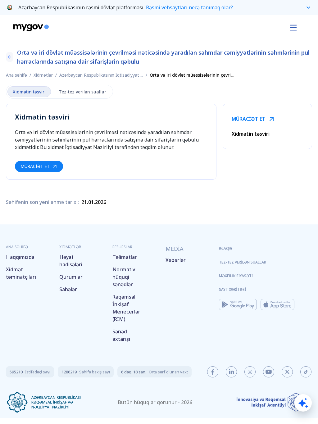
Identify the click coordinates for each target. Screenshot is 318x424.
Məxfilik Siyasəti (236, 275)
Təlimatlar (124, 257)
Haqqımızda (20, 257)
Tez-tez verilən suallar (242, 262)
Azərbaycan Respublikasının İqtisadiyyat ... (101, 75)
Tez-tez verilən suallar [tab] (82, 92)
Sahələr (68, 289)
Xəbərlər (176, 260)
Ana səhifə (16, 75)
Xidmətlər (43, 75)
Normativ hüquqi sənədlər (123, 277)
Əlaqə (225, 248)
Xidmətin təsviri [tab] (29, 92)
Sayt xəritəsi (232, 289)
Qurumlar (71, 276)
